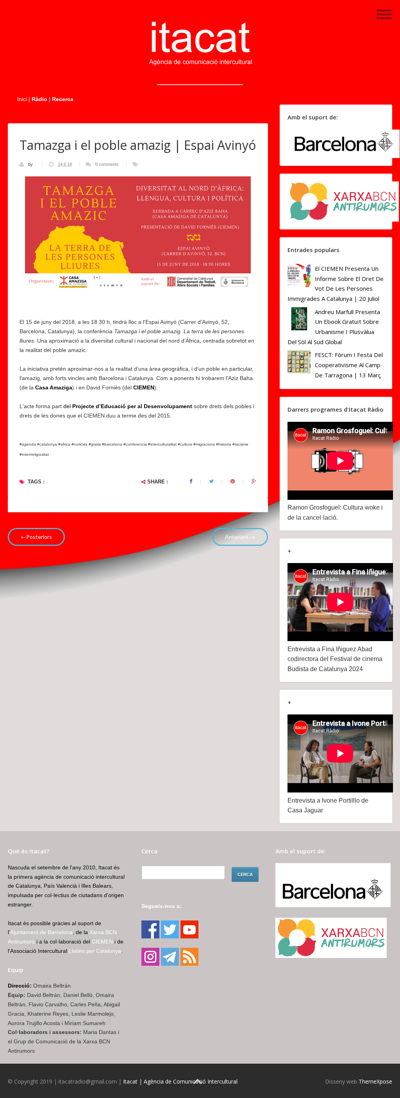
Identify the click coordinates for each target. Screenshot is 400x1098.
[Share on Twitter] (211, 481)
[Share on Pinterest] (232, 481)
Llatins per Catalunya (95, 951)
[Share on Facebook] (190, 481)
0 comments (107, 164)
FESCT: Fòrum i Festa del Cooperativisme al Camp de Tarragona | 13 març (349, 364)
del (127, 406)
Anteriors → (240, 536)
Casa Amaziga (53, 387)
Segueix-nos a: (161, 906)
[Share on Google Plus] (254, 481)
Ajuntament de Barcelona (41, 932)
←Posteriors (36, 536)
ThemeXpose (375, 1081)
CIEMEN (143, 387)
